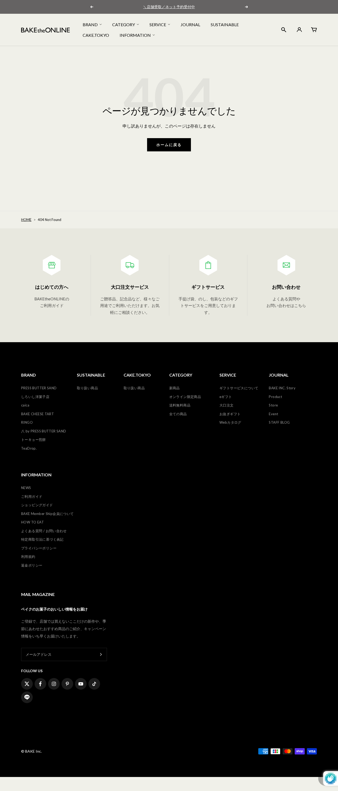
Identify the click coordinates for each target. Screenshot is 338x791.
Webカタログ (230, 422)
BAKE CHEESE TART (37, 414)
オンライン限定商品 (185, 397)
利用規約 (28, 556)
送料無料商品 (179, 405)
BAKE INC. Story (282, 388)
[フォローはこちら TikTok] (94, 684)
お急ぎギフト (230, 414)
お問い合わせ (286, 286)
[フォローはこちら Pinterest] (67, 684)
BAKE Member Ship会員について (47, 514)
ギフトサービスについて (238, 388)
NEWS (26, 488)
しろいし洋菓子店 (35, 397)
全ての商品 (178, 414)
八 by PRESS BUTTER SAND (43, 431)
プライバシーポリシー (39, 548)
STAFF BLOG (279, 422)
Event (273, 414)
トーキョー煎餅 (33, 439)
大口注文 (226, 405)
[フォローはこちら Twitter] (27, 684)
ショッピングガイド (37, 505)
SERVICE (157, 24)
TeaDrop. (29, 448)
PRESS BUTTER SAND (39, 388)
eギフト (225, 397)
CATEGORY (123, 24)
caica (25, 405)
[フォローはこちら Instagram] (54, 684)
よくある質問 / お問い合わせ (44, 531)
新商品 (174, 388)
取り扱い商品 (87, 388)
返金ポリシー (31, 565)
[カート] (314, 29)
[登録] (101, 654)
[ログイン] (298, 29)
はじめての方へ (51, 286)
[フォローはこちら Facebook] (40, 684)
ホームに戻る (169, 144)
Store (273, 405)
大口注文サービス (130, 286)
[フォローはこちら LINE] (27, 697)
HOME (26, 220)
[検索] (283, 29)
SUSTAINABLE (225, 24)
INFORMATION (135, 34)
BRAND (90, 24)
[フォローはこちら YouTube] (81, 684)
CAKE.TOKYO (96, 34)
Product (275, 397)
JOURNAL (190, 24)
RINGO (27, 422)
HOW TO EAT (32, 522)
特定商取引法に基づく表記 (42, 539)
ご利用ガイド (31, 496)
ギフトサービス (208, 286)
